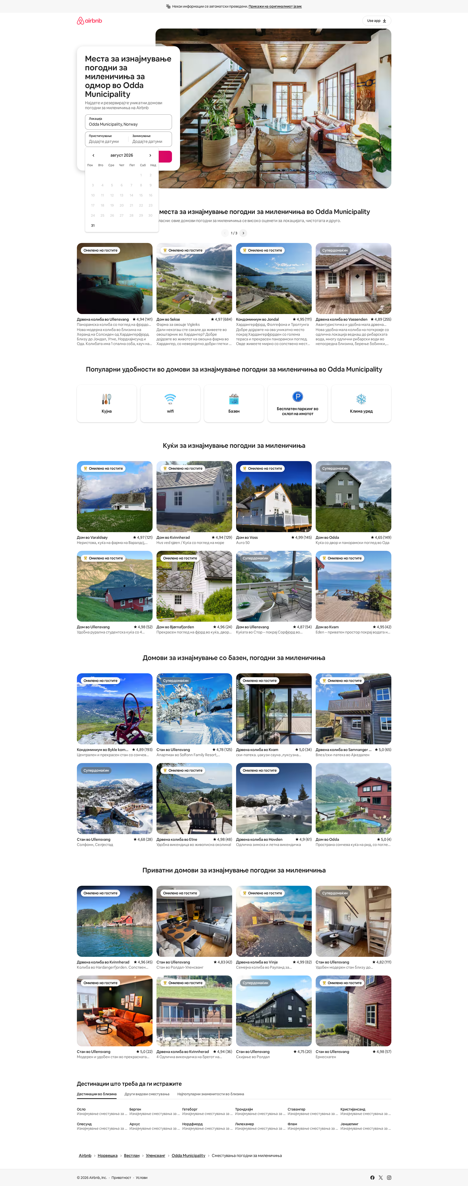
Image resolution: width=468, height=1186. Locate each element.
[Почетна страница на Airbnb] (89, 20)
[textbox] (107, 141)
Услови (141, 1177)
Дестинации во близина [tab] (97, 1094)
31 (93, 225)
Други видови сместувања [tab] (147, 1094)
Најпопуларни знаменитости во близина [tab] (210, 1094)
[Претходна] (225, 233)
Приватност (121, 1177)
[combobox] (128, 124)
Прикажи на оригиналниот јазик (275, 6)
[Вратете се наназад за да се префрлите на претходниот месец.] (93, 155)
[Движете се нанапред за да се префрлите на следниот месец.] (150, 155)
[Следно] (243, 233)
